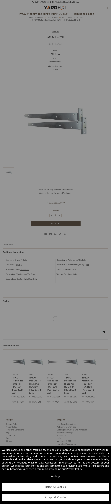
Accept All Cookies (55, 497)
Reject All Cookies (55, 486)
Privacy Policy (74, 469)
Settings (55, 476)
